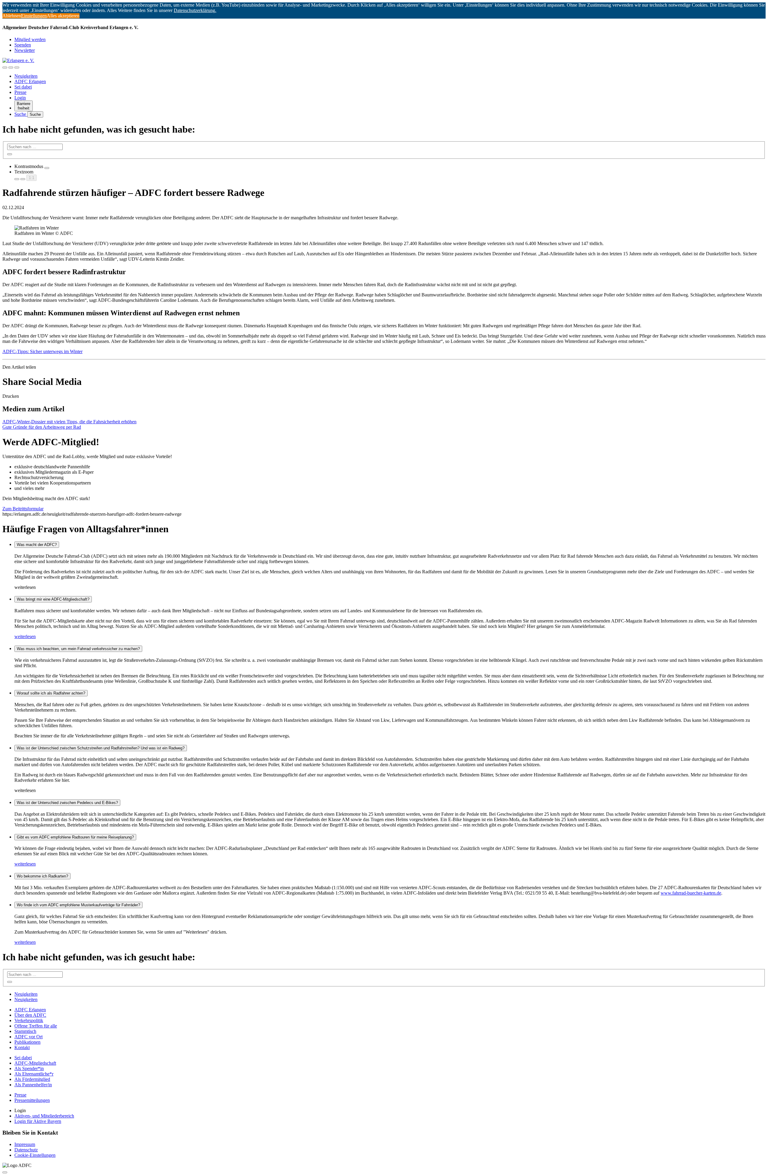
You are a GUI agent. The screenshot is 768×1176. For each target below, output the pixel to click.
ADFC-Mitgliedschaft (35, 1063)
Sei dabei (23, 86)
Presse (20, 92)
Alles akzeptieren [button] (63, 15)
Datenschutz (26, 1149)
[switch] (46, 168)
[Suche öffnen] (10, 67)
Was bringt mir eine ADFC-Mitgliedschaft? (53, 599)
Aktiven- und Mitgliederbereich (44, 1115)
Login (20, 97)
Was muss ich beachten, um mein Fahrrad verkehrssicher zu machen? (78, 648)
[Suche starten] (9, 154)
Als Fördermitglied (32, 1079)
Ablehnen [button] (11, 15)
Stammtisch (25, 1031)
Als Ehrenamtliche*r (33, 1073)
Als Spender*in (29, 1068)
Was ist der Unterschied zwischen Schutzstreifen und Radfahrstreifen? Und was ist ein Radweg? (100, 748)
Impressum (24, 1144)
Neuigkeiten (26, 76)
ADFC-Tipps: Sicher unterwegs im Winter (42, 351)
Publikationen (27, 1042)
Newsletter (24, 50)
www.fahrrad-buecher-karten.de (691, 893)
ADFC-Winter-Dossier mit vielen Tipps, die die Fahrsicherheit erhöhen (69, 421)
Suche (20, 114)
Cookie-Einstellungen (35, 1155)
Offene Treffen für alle (35, 1025)
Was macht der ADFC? (37, 544)
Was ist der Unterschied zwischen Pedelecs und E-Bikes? (67, 802)
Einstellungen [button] (34, 15)
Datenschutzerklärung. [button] (195, 10)
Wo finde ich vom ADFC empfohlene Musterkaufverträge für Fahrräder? (78, 905)
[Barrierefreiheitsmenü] (4, 67)
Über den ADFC (30, 1015)
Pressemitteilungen (32, 1100)
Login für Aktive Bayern (37, 1121)
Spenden (22, 44)
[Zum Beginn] (4, 1172)
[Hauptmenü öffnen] (16, 67)
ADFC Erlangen (30, 81)
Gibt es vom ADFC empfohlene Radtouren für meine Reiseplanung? (75, 837)
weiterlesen (25, 636)
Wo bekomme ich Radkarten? (42, 876)
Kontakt (22, 1047)
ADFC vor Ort (28, 1036)
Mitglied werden (30, 39)
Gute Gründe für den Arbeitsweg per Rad (41, 427)
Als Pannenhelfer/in (33, 1084)
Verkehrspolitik (28, 1020)
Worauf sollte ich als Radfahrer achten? (51, 693)
